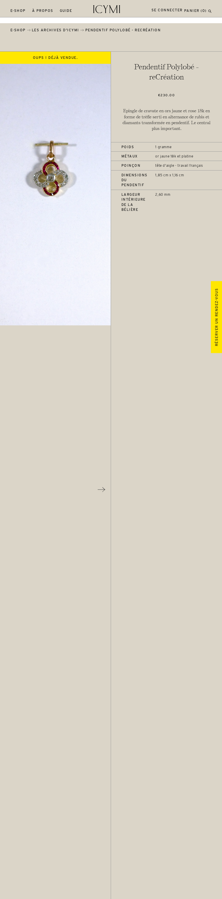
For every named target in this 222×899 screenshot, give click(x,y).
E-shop (18, 10)
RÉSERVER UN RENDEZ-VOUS (216, 317)
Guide (66, 10)
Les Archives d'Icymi (55, 30)
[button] (210, 10)
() (195, 10)
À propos (42, 10)
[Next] (101, 489)
